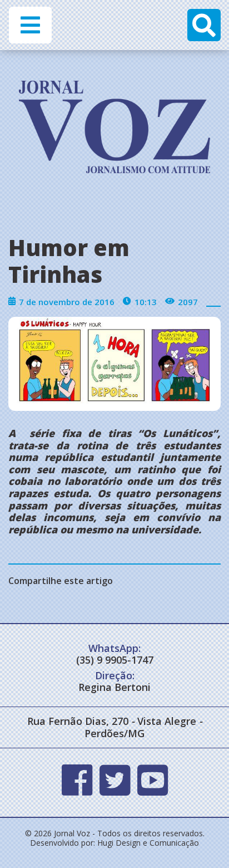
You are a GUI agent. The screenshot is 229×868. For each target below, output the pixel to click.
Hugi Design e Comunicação (148, 842)
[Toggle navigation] (30, 25)
